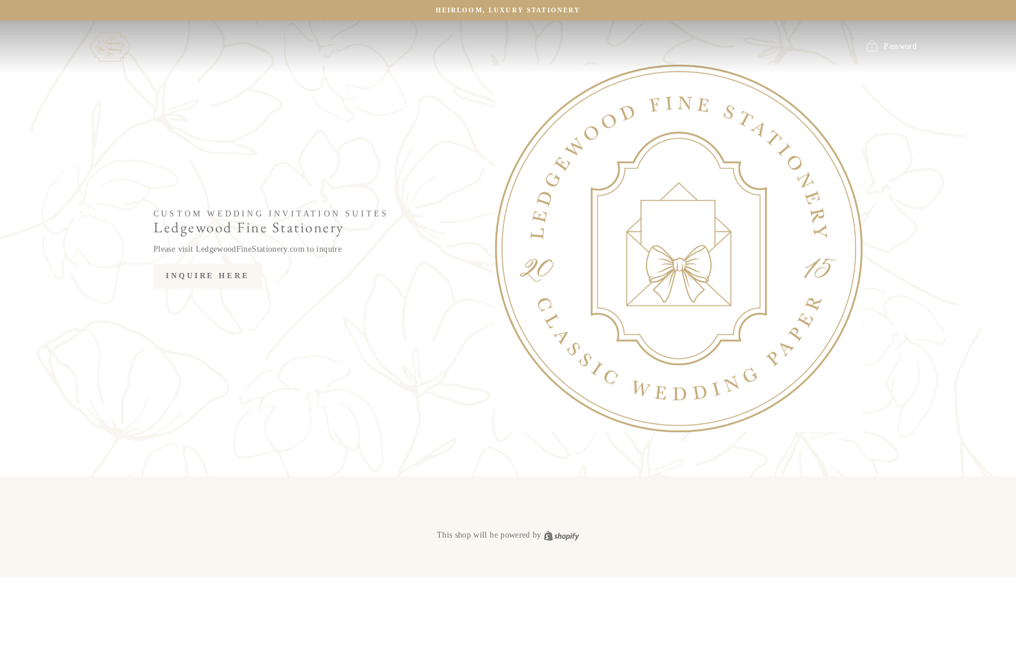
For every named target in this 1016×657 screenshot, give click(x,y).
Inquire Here (208, 275)
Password (900, 46)
